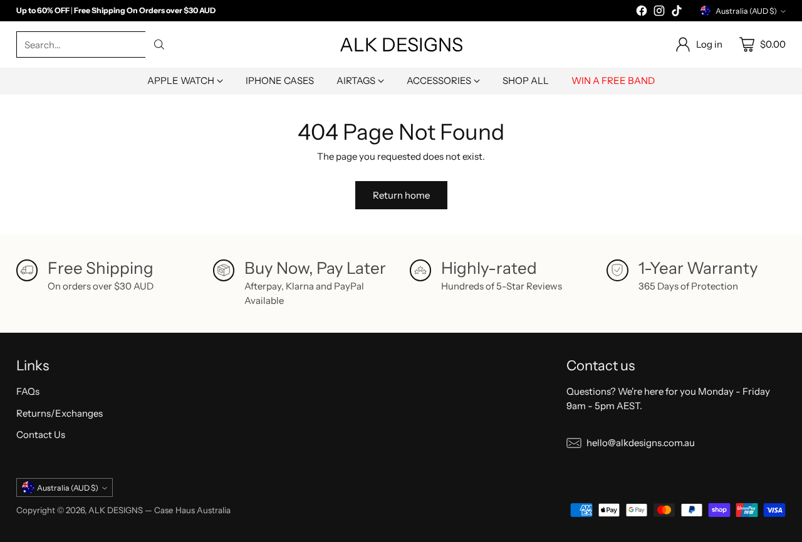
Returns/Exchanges (59, 413)
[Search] (159, 44)
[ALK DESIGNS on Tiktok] (676, 12)
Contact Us (40, 434)
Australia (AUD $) (746, 11)
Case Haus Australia (192, 510)
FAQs (27, 391)
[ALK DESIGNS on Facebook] (641, 12)
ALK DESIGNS (115, 510)
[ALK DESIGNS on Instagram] (659, 12)
